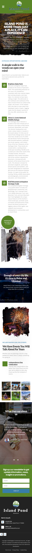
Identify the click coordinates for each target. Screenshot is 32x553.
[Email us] (2, 527)
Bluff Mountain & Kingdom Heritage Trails (18, 183)
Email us (8, 526)
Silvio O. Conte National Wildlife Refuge (17, 119)
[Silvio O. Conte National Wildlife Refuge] (4, 119)
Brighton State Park (15, 84)
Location (8, 521)
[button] (3, 7)
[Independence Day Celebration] (4, 363)
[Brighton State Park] (4, 85)
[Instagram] (4, 534)
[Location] (2, 522)
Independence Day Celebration (16, 363)
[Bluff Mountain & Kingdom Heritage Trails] (4, 183)
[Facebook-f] (1, 534)
